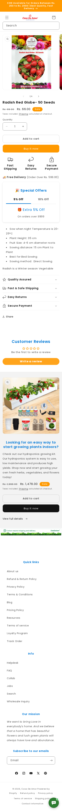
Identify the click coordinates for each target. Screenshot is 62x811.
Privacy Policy (15, 586)
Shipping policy (43, 798)
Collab (11, 678)
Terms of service (18, 625)
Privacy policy (45, 793)
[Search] (55, 25)
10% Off (43, 199)
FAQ (9, 670)
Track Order (14, 641)
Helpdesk (12, 663)
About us (12, 571)
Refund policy (27, 793)
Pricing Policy (15, 610)
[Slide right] (38, 96)
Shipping (23, 114)
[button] (7, 17)
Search (11, 693)
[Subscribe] (51, 760)
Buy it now (31, 148)
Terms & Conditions (20, 594)
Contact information (33, 803)
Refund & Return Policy (22, 579)
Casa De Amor (29, 788)
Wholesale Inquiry (18, 701)
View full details (13, 518)
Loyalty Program (17, 633)
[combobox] (31, 26)
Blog (9, 602)
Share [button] (9, 316)
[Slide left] (23, 96)
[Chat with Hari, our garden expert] (54, 803)
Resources (13, 618)
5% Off (18, 199)
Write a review (31, 361)
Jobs (10, 686)
